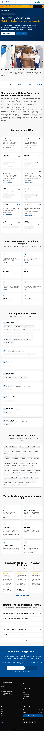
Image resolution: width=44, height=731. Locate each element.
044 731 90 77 (22, 33)
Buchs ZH (7, 451)
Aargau (2, 720)
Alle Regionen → (4, 722)
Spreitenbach (20, 475)
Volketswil (14, 479)
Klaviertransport (26, 694)
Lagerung (25, 702)
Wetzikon (28, 336)
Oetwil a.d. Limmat (8, 467)
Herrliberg (7, 460)
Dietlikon (9, 326)
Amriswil (28, 446)
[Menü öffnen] (41, 2)
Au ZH (6, 448)
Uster (36, 329)
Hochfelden (19, 460)
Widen (34, 479)
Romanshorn (7, 472)
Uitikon (26, 477)
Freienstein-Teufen (29, 456)
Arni (39, 446)
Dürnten (6, 453)
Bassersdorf (12, 448)
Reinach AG (30, 470)
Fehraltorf (7, 456)
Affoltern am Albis (13, 446)
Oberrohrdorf (32, 467)
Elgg (28, 453)
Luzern (8, 389)
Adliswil (18, 336)
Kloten (18, 329)
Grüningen (30, 458)
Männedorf (14, 465)
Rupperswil (26, 472)
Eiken (23, 453)
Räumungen (25, 685)
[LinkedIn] (30, 722)
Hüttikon (31, 460)
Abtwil (6, 446)
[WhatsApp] (38, 2)
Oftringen (7, 470)
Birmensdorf (26, 448)
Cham (24, 451)
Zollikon (13, 484)
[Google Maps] (35, 722)
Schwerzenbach (34, 472)
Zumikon (19, 484)
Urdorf (32, 477)
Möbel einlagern (26, 696)
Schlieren (19, 333)
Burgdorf (18, 451)
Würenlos (34, 482)
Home (2, 10)
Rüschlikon (19, 472)
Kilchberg (15, 463)
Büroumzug (25, 692)
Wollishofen (28, 482)
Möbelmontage (26, 700)
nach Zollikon (32, 465)
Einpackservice (26, 698)
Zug (8, 365)
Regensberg (23, 470)
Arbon (34, 446)
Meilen (8, 336)
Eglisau (12, 453)
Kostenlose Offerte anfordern (15, 668)
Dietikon (18, 339)
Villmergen (7, 479)
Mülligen (25, 465)
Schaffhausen (10, 400)
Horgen (29, 339)
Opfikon (8, 329)
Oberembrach (17, 467)
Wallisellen (19, 326)
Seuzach (13, 475)
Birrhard (19, 448)
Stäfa (27, 475)
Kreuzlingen (28, 463)
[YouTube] (32, 722)
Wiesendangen (8, 482)
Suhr (6, 477)
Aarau (17, 354)
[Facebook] (24, 722)
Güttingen (37, 458)
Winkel (15, 482)
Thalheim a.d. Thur (13, 477)
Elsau (33, 453)
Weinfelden (27, 479)
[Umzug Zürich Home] (6, 2)
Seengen (6, 475)
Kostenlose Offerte (7, 33)
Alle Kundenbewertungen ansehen (21, 595)
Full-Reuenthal (7, 458)
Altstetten (22, 446)
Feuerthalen (14, 456)
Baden (8, 354)
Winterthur (9, 342)
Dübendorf (30, 326)
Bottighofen (33, 448)
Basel (8, 424)
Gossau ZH (23, 458)
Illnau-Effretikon (8, 463)
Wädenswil (21, 479)
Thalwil (8, 339)
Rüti (13, 472)
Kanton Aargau (29, 354)
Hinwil (13, 460)
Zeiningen (7, 484)
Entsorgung (25, 683)
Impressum (31, 729)
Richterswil (38, 470)
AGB (42, 729)
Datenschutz (37, 729)
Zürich (27, 329)
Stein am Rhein (33, 475)
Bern (8, 412)
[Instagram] (27, 722)
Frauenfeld (21, 456)
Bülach (29, 333)
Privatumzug (25, 690)
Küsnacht (9, 333)
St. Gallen (23, 377)
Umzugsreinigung (26, 688)
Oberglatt (25, 467)
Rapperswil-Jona (11, 377)
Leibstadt (7, 465)
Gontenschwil (15, 458)
